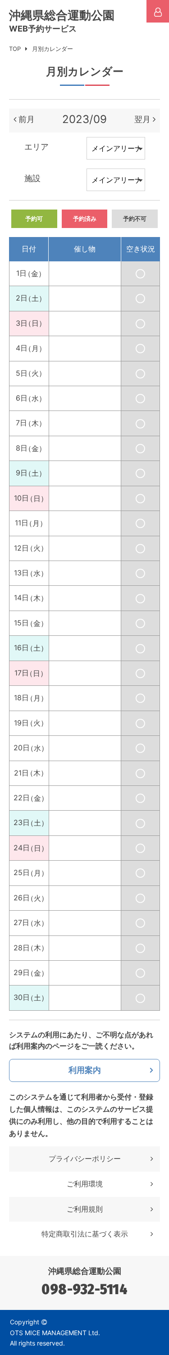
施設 (32, 178)
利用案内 (85, 1070)
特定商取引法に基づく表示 (84, 1233)
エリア (36, 146)
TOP (15, 48)
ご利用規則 (85, 1209)
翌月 (142, 119)
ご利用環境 (85, 1183)
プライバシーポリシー (85, 1158)
